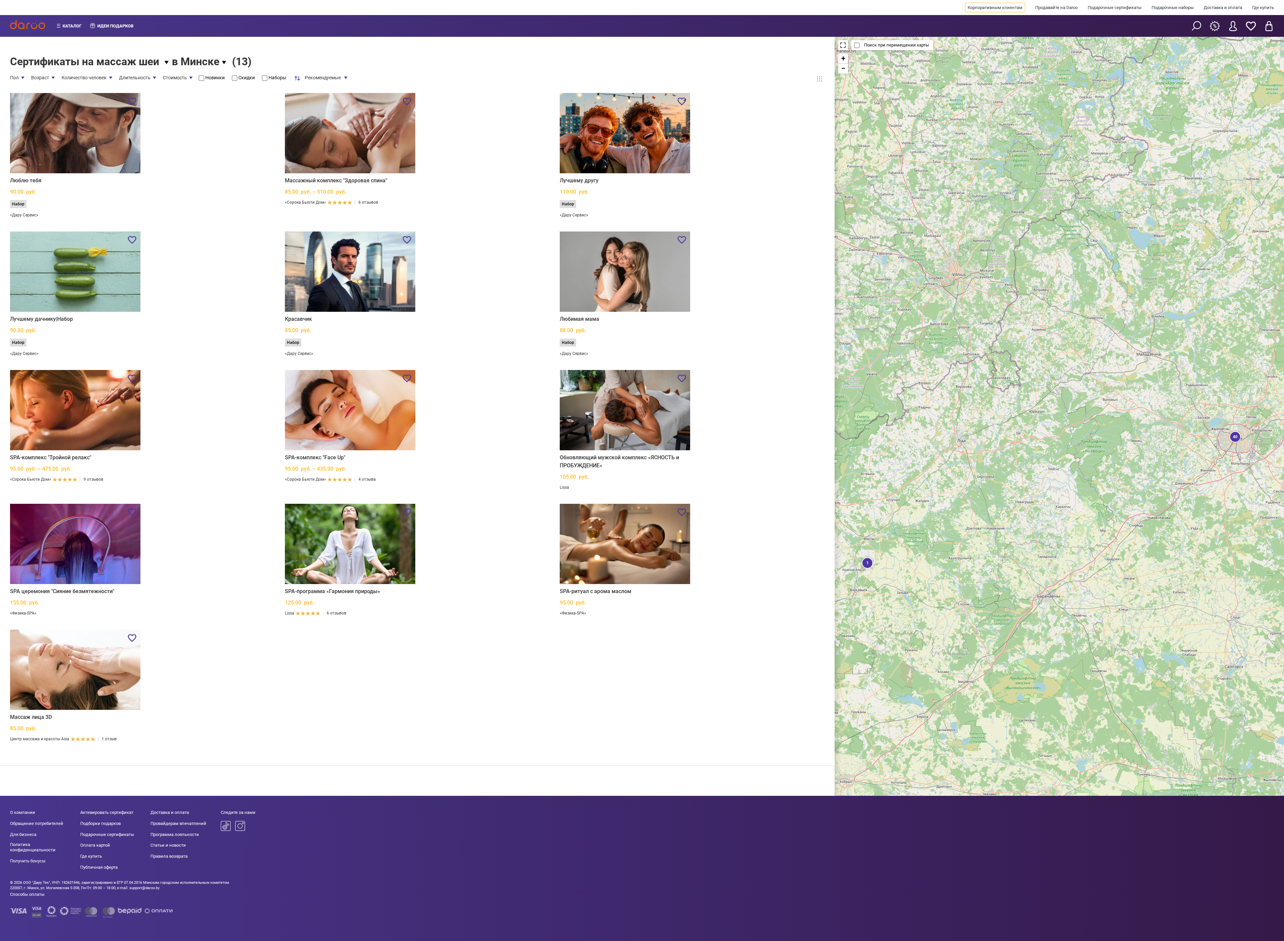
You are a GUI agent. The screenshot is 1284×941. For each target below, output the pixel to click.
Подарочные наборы (1173, 7)
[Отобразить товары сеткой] (820, 79)
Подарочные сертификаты (1115, 7)
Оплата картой (95, 845)
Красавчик (298, 319)
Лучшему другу (579, 180)
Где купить (1263, 7)
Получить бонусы (27, 860)
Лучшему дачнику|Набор (41, 319)
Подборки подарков (100, 823)
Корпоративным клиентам (995, 7)
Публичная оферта (99, 867)
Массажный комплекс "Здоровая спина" (336, 180)
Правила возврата (169, 856)
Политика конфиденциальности (33, 847)
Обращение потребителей (36, 823)
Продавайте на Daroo (1056, 7)
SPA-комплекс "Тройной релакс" (50, 457)
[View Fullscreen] (843, 45)
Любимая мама (579, 319)
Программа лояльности (174, 834)
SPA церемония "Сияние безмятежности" (62, 591)
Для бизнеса (23, 834)
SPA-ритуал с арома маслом (595, 591)
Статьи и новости (168, 845)
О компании (22, 812)
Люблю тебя (25, 180)
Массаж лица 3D (31, 717)
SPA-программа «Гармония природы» (332, 591)
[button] (1234, 436)
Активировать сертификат (106, 812)
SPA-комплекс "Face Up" (315, 457)
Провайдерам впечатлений (178, 823)
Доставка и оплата (1223, 7)
